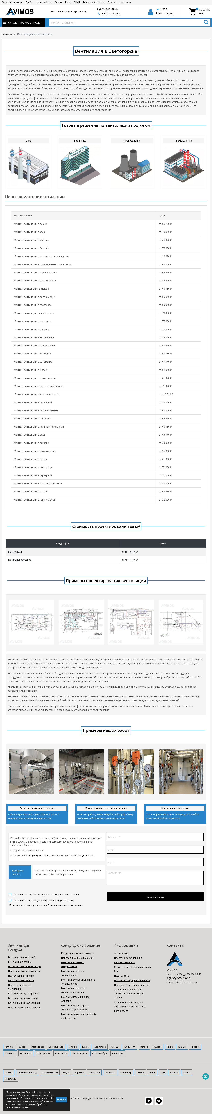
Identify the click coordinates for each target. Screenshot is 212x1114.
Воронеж (79, 1072)
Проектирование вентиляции (24, 966)
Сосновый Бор (56, 1046)
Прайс (29, 2)
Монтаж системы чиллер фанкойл (75, 998)
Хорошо (61, 1099)
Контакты (125, 2)
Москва (9, 1072)
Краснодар (126, 1072)
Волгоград (94, 1072)
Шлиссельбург (99, 1053)
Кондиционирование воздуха (77, 953)
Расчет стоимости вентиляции (37, 808)
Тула (162, 1072)
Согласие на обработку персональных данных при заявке (46, 894)
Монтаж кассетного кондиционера (72, 973)
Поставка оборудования (128, 957)
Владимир (110, 1072)
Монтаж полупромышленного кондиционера (78, 981)
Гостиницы (80, 140)
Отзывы (112, 2)
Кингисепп (129, 1046)
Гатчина (9, 1046)
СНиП (77, 2)
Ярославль (10, 1078)
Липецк (174, 1072)
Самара (187, 1072)
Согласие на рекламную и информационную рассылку (44, 900)
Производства (132, 140)
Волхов (144, 1046)
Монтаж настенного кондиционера (72, 964)
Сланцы (182, 1046)
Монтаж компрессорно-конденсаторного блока (74, 1007)
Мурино (73, 1046)
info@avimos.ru (79, 11)
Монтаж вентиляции (19, 961)
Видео (58, 2)
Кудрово (157, 1046)
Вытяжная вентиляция (21, 980)
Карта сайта (121, 1010)
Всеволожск (37, 1046)
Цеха (28, 140)
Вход (164, 9)
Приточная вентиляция (21, 975)
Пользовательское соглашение (65, 905)
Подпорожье (43, 1053)
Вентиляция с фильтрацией (23, 993)
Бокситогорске (79, 1053)
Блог (67, 2)
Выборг (22, 1046)
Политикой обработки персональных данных (26, 1106)
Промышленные (183, 140)
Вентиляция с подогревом (23, 998)
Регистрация (164, 13)
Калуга (66, 1072)
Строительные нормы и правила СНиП (132, 969)
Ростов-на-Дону (50, 1072)
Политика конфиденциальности (27, 905)
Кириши (115, 1046)
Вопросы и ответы (93, 2)
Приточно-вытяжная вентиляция (20, 986)
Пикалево (10, 1053)
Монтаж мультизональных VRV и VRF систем (78, 1016)
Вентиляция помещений (175, 808)
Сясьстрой (117, 1053)
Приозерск (25, 1053)
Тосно (170, 1046)
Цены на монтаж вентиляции (24, 971)
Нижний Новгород (27, 1072)
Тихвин (85, 1046)
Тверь (152, 1072)
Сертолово (100, 1046)
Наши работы (43, 2)
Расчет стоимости (12, 2)
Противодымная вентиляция (24, 1007)
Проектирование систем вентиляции (106, 808)
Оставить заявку (155, 897)
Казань (140, 1072)
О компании (121, 953)
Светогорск (61, 1053)
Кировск (195, 1046)
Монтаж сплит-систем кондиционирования (73, 990)
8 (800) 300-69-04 (107, 9)
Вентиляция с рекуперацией (24, 1002)
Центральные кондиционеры (77, 957)
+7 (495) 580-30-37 (39, 855)
